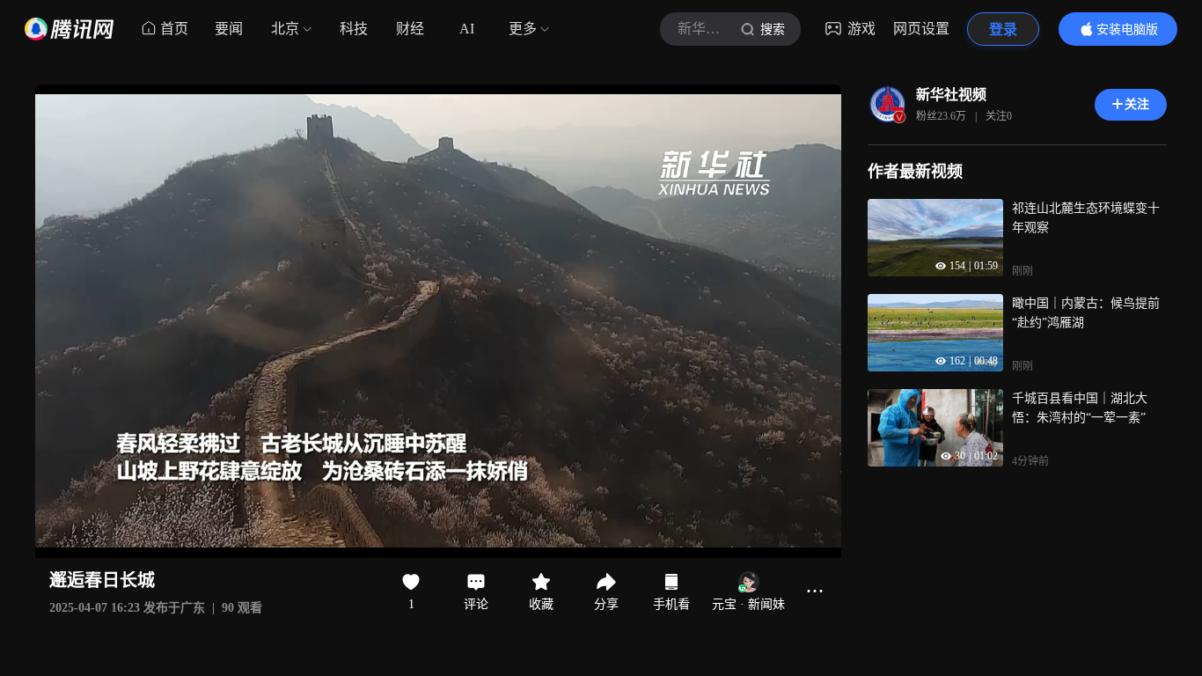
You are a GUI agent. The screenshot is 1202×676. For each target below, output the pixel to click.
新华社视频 (951, 94)
